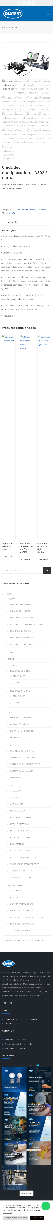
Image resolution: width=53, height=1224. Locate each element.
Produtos (33, 1019)
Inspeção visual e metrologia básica (24, 940)
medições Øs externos (21, 637)
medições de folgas (20, 817)
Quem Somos (11, 1019)
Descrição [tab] (12, 222)
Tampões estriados (20, 930)
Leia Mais (7, 1212)
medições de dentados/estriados (27, 624)
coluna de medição (20, 611)
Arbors (14, 897)
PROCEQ (11, 712)
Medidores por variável (22, 924)
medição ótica (17, 810)
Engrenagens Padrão (21, 910)
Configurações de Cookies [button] (16, 1218)
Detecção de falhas (20, 717)
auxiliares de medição (21, 604)
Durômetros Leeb (19, 724)
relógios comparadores (23, 857)
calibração (16, 797)
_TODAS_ (17, 209)
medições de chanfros (22, 617)
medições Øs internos (21, 644)
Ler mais (8, 556)
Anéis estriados (18, 890)
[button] (14, 1079)
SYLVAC (25, 209)
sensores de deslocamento (24, 864)
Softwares (15, 777)
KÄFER (10, 652)
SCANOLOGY (13, 745)
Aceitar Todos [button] (37, 1218)
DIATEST (11, 599)
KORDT (10, 659)
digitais (17, 682)
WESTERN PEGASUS (16, 885)
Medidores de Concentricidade (26, 917)
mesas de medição (19, 824)
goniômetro (16, 804)
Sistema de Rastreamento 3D (25, 764)
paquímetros (17, 844)
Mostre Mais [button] (26, 1193)
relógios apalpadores (22, 850)
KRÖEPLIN (12, 665)
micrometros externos (22, 830)
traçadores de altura (22, 870)
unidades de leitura (38, 209)
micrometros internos (22, 837)
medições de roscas (20, 631)
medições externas (20, 671)
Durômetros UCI (18, 737)
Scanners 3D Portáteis (22, 750)
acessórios (16, 790)
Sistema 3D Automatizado (23, 757)
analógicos (19, 676)
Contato (8, 1023)
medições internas (20, 691)
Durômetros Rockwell (22, 731)
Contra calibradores (21, 904)
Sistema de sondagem (21, 770)
